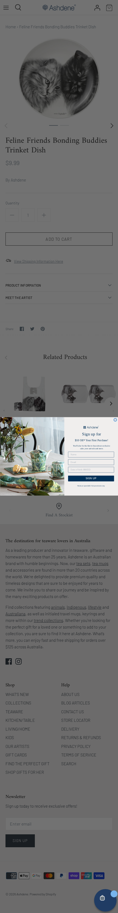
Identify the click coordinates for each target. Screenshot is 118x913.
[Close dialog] (115, 419)
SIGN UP (91, 478)
